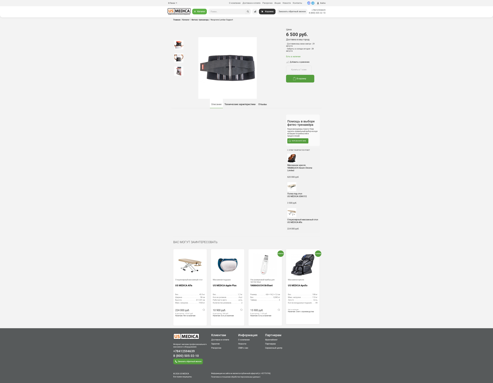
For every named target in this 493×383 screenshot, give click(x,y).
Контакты (297, 3)
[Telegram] (312, 3)
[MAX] (308, 3)
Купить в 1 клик (299, 69)
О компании (234, 3)
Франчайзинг (271, 339)
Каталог (201, 11)
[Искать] (248, 11)
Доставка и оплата (251, 3)
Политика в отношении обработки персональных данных (235, 377)
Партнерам (270, 344)
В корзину (301, 78)
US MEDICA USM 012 (297, 195)
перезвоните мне (299, 141)
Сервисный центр (273, 348)
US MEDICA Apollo (297, 285)
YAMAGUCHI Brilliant (261, 285)
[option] (178, 45)
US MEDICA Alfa (302, 221)
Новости (287, 3)
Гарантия (215, 344)
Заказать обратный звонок (292, 11)
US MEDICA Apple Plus (224, 285)
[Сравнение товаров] (255, 11)
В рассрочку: (184, 313)
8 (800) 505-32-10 (317, 13)
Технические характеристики (239, 104)
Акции (277, 3)
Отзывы (262, 104)
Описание (216, 104)
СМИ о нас (243, 348)
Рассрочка (267, 3)
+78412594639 (318, 10)
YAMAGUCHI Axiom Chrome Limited (299, 168)
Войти (322, 3)
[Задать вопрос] (204, 310)
